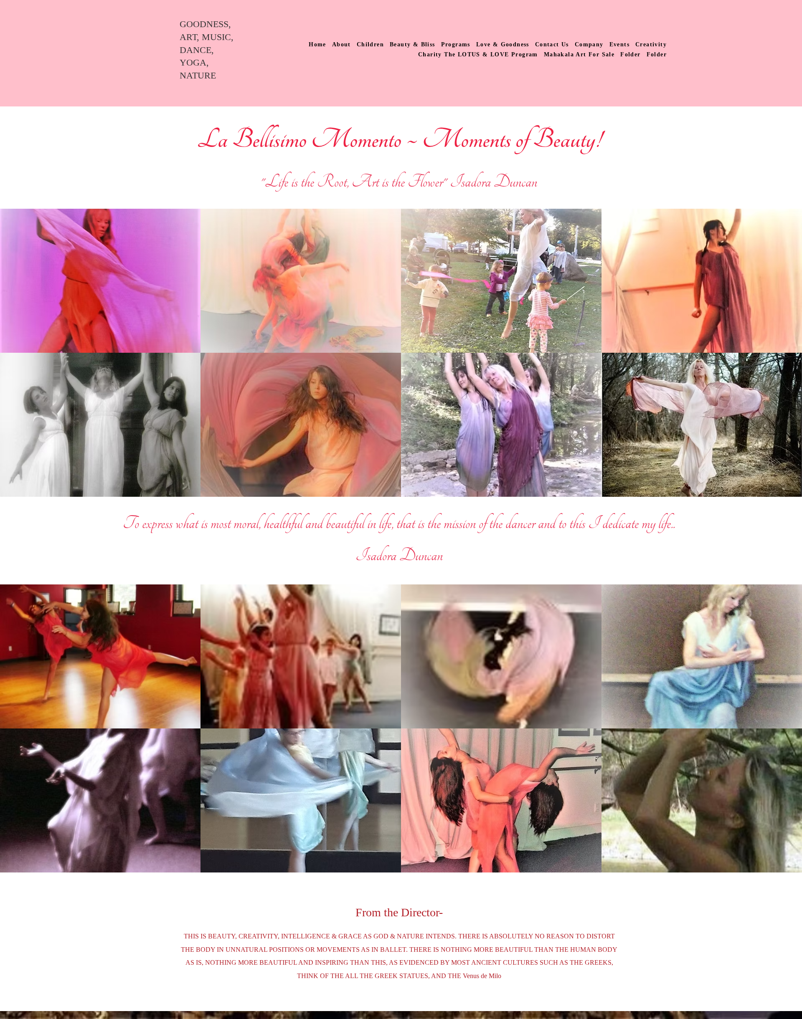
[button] (100, 281)
